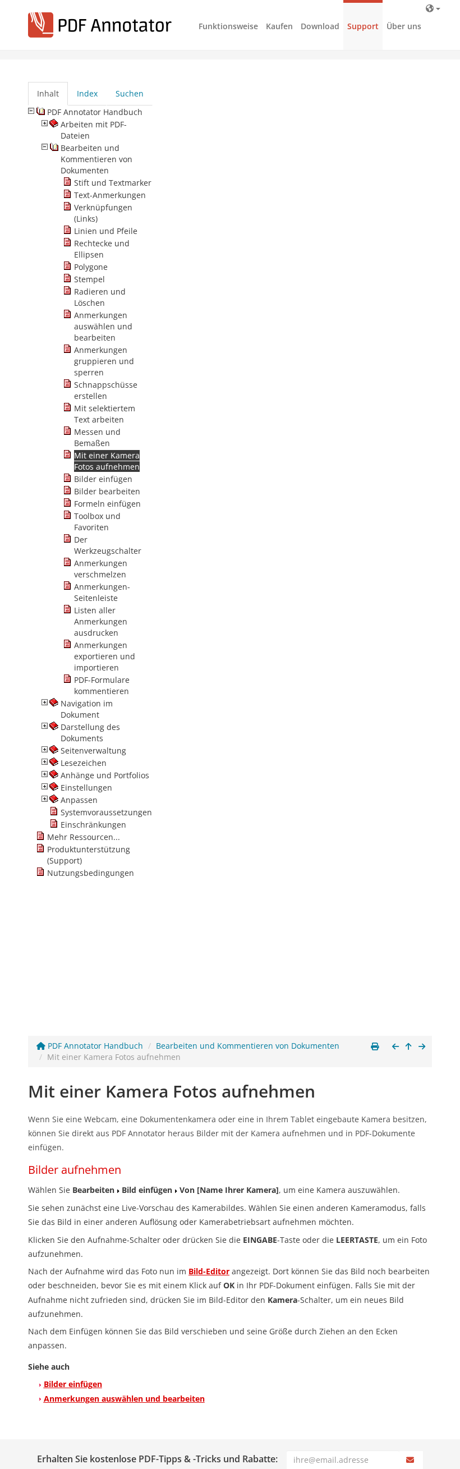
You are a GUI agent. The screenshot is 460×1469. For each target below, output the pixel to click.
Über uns (404, 26)
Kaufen (279, 26)
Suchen (130, 93)
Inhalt (48, 93)
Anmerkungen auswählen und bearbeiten (124, 1398)
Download (320, 26)
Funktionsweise (228, 26)
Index (87, 93)
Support (363, 26)
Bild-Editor (208, 1271)
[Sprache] (433, 8)
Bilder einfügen (73, 1384)
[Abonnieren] (411, 1460)
